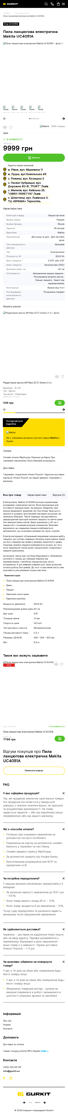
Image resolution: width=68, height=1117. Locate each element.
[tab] (34, 805)
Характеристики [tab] (37, 495)
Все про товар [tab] (12, 495)
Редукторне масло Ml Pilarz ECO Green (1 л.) (27, 382)
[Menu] (63, 4)
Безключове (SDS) (54, 265)
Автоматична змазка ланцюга (48, 273)
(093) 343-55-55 (12, 1067)
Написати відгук (34, 770)
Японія (61, 224)
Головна (6, 13)
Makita (61, 232)
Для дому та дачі (40, 237)
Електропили (57, 252)
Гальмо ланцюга (43, 280)
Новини (7, 1024)
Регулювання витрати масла (48, 276)
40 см (61, 269)
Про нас (7, 1020)
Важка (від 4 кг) (56, 287)
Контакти (7, 1028)
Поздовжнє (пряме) (54, 292)
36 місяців (59, 228)
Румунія (60, 219)
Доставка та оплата (13, 1044)
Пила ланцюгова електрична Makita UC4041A (28, 731)
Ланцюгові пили (21, 13)
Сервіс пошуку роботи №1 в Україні (22, 1051)
